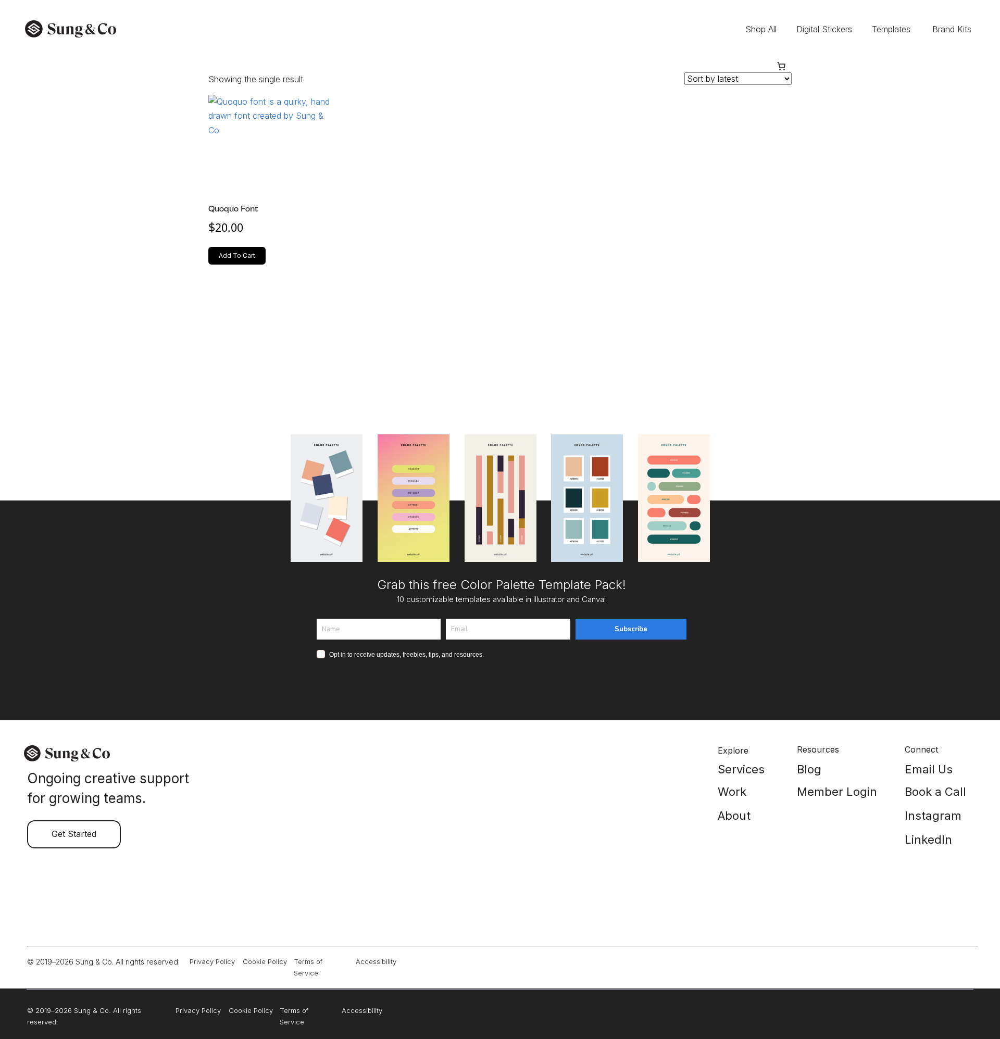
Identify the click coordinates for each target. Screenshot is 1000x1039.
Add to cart (237, 255)
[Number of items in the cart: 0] (781, 66)
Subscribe (631, 629)
